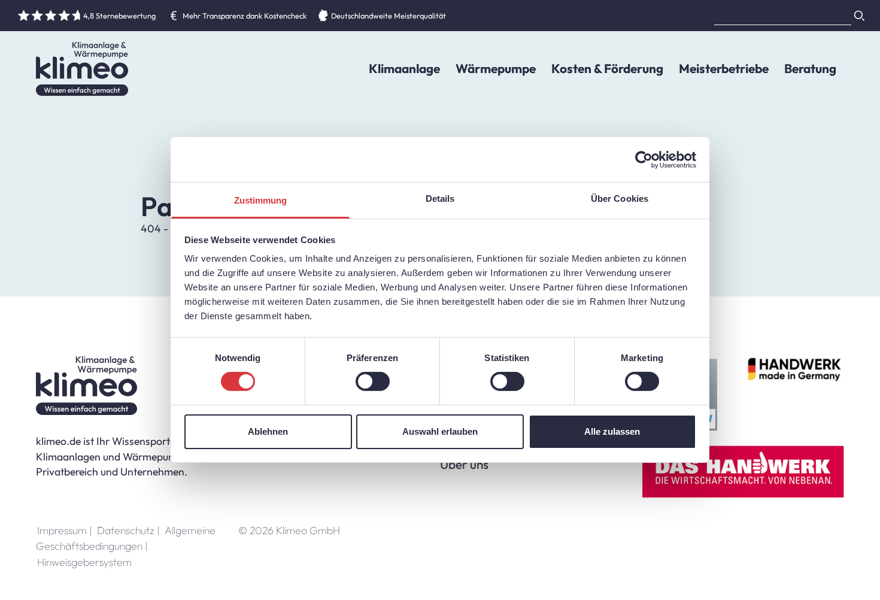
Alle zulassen (612, 431)
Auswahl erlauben (440, 431)
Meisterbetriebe (724, 68)
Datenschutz (128, 530)
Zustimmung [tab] (260, 200)
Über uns (464, 464)
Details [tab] (440, 198)
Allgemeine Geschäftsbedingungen (126, 538)
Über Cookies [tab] (619, 198)
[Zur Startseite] (82, 69)
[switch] (373, 381)
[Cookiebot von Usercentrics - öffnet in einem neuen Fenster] (643, 159)
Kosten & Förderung (607, 68)
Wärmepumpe (496, 68)
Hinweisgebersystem (84, 562)
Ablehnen (268, 431)
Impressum (64, 530)
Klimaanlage (404, 68)
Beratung (810, 68)
